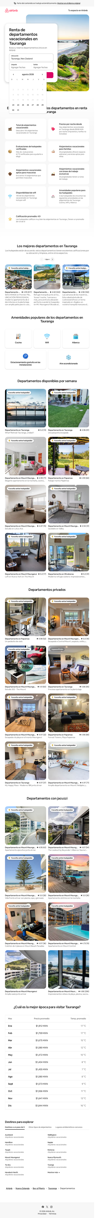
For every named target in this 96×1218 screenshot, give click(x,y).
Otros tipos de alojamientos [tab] (40, 1127)
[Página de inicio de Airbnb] (11, 10)
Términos (52, 1214)
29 (43, 105)
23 (13, 105)
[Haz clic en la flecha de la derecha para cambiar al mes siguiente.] (42, 74)
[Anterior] (42, 259)
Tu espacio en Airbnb (78, 10)
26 (28, 105)
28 (38, 105)
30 (13, 110)
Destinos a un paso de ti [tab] (15, 1127)
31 (18, 110)
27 (33, 105)
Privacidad (42, 1214)
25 (23, 105)
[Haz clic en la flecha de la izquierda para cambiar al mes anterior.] (13, 74)
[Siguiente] (52, 259)
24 (18, 105)
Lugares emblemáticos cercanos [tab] (69, 1127)
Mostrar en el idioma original (68, 3)
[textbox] (20, 67)
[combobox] (31, 58)
